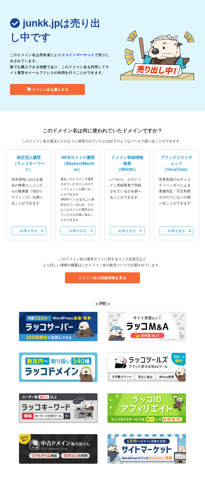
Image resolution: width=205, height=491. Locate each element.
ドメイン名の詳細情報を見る (102, 278)
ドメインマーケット (78, 55)
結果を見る (29, 231)
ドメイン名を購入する (50, 89)
